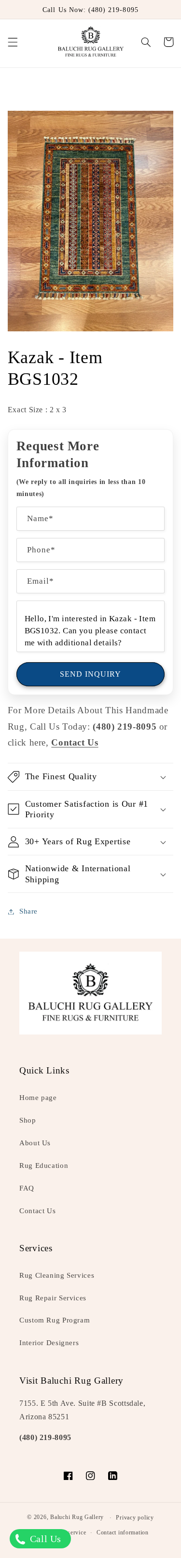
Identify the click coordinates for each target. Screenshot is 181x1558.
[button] (12, 42)
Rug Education (43, 1165)
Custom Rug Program (54, 1320)
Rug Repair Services (52, 1298)
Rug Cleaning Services (56, 1275)
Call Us (44, 1538)
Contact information (123, 1532)
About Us (35, 1143)
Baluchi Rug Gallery (77, 1517)
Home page (38, 1097)
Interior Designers (49, 1343)
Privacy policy (134, 1517)
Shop (27, 1120)
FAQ (26, 1188)
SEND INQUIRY (91, 674)
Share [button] (28, 911)
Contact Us (37, 1211)
